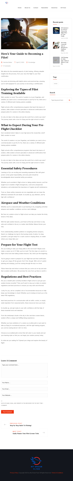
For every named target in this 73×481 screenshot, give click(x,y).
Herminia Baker (7, 62)
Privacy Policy (14, 472)
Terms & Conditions (57, 472)
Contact (35, 7)
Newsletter (44, 7)
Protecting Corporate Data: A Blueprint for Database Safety (64, 47)
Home (19, 7)
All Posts (63, 7)
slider (56, 83)
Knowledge (31, 62)
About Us (27, 7)
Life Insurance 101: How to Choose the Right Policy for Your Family (64, 32)
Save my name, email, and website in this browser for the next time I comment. (22, 404)
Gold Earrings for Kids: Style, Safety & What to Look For (65, 61)
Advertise (54, 7)
